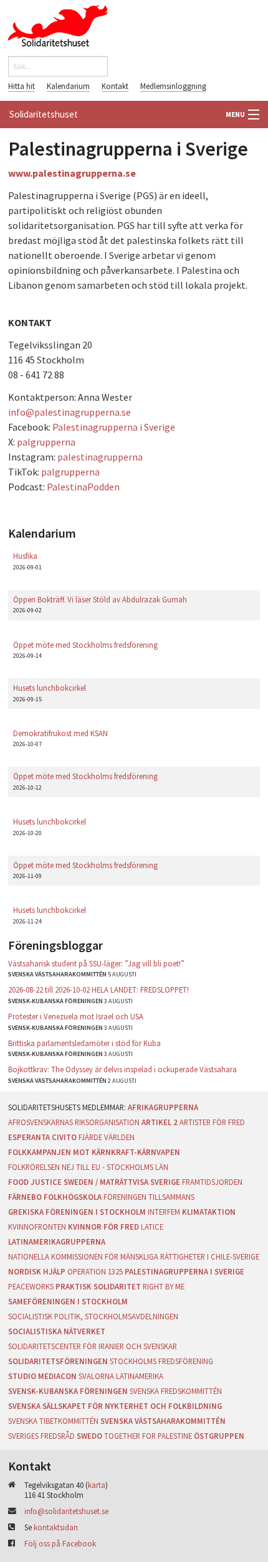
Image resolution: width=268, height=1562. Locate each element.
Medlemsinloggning (173, 86)
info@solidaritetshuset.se (66, 1511)
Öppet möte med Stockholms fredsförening (85, 645)
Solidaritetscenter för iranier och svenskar (92, 1346)
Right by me (163, 1286)
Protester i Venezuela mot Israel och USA (75, 1016)
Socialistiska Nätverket (56, 1331)
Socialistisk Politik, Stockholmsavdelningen (93, 1316)
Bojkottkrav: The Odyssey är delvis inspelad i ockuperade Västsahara (122, 1069)
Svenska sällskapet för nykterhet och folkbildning (115, 1406)
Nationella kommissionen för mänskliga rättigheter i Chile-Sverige (133, 1256)
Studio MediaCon (42, 1376)
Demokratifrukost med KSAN (60, 733)
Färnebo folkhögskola (55, 1197)
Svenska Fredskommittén (176, 1391)
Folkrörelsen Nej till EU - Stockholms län (88, 1167)
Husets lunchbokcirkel (49, 688)
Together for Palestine (148, 1436)
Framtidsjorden (212, 1182)
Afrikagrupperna (163, 1107)
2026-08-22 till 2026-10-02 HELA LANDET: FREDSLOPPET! (98, 989)
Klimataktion (209, 1212)
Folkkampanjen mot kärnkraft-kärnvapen (94, 1152)
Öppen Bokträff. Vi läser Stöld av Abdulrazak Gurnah (100, 599)
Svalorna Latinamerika (121, 1376)
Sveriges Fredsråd (41, 1436)
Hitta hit (21, 86)
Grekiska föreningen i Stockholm (77, 1212)
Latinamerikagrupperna (56, 1241)
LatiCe (152, 1227)
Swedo (89, 1436)
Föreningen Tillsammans (148, 1197)
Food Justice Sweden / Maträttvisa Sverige (94, 1182)
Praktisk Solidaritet (98, 1286)
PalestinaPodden (83, 486)
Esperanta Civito (42, 1137)
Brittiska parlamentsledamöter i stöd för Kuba (84, 1043)
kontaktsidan (56, 1527)
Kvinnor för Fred (103, 1227)
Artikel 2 (159, 1122)
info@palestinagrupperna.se (69, 412)
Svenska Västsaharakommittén (163, 1421)
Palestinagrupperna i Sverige (113, 427)
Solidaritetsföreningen (58, 1361)
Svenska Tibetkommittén (53, 1421)
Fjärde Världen (107, 1137)
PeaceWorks (31, 1286)
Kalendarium (68, 86)
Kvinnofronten (37, 1227)
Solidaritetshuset (43, 114)
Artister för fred (212, 1122)
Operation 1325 (95, 1271)
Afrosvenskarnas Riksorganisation (74, 1122)
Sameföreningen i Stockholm (68, 1301)
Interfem (164, 1212)
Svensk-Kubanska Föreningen (68, 1391)
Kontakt (115, 86)
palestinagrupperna (100, 457)
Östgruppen (219, 1436)
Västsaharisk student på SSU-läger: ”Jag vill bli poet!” (96, 963)
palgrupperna (46, 442)
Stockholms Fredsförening (161, 1361)
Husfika (25, 556)
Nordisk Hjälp (36, 1271)
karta (96, 1485)
